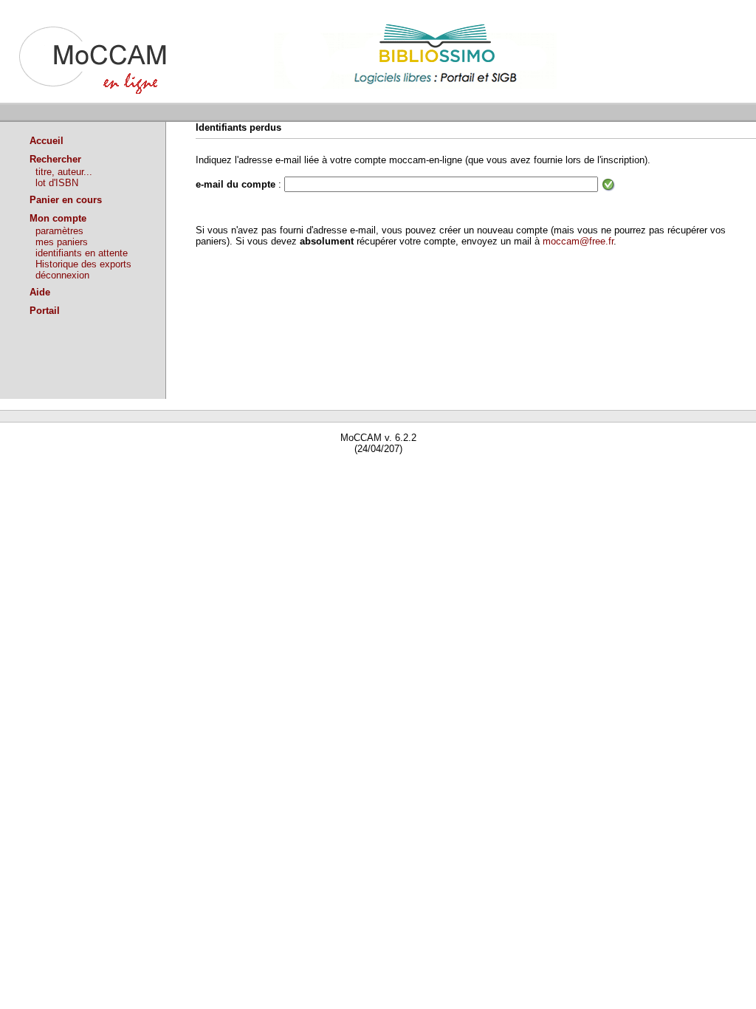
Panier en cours (66, 199)
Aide (40, 292)
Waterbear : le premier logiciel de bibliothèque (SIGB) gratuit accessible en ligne (170, 470)
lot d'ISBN (56, 182)
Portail (45, 310)
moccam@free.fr (578, 241)
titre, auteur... (63, 171)
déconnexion (62, 275)
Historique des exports (83, 264)
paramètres (59, 230)
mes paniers (61, 241)
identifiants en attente (81, 253)
